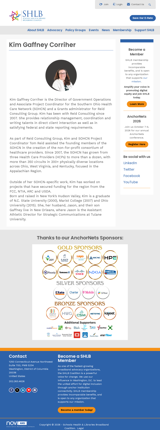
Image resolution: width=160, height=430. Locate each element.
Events (94, 30)
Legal (80, 428)
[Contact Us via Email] (34, 390)
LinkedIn (130, 163)
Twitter (128, 169)
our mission (76, 401)
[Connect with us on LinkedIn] (22, 390)
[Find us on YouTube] (28, 390)
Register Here (136, 144)
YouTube (130, 182)
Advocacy (54, 30)
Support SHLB (144, 30)
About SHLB (35, 30)
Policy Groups (75, 30)
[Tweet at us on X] (17, 390)
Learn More (137, 103)
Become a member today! (76, 409)
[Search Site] (150, 4)
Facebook (131, 176)
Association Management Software (21, 426)
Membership (122, 30)
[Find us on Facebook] (11, 390)
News (106, 30)
